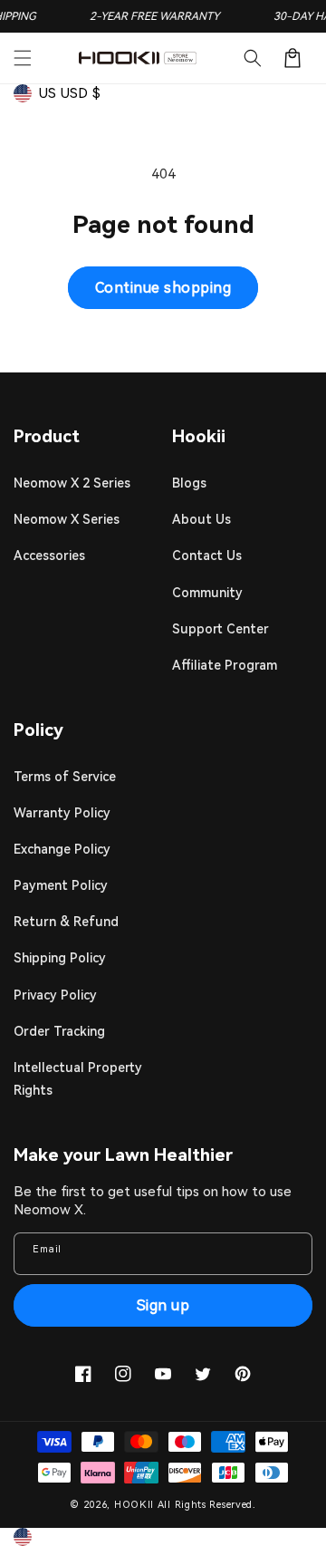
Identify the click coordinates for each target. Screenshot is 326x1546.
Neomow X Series (67, 519)
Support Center (220, 629)
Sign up (163, 1305)
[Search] (253, 58)
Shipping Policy (60, 958)
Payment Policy (61, 885)
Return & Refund (66, 921)
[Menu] (23, 58)
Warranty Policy (62, 813)
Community (207, 592)
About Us (201, 519)
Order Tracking (59, 1031)
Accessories (49, 555)
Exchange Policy (62, 849)
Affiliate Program (224, 665)
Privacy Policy (55, 995)
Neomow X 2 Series (72, 483)
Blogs (189, 483)
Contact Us (207, 555)
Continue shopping (163, 287)
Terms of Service (65, 776)
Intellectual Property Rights (78, 1078)
